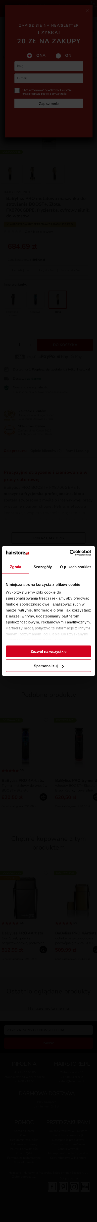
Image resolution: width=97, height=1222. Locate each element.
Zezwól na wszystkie (48, 651)
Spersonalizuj (46, 666)
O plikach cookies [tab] (75, 566)
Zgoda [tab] (15, 566)
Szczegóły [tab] (43, 566)
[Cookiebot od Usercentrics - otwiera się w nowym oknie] (69, 553)
